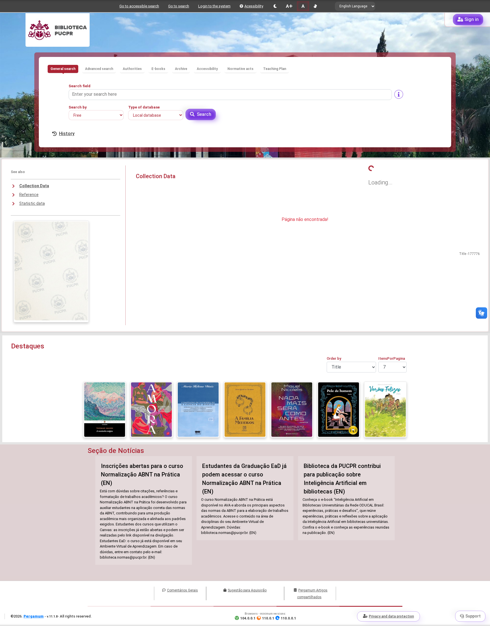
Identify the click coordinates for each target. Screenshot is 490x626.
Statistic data (32, 203)
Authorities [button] (132, 69)
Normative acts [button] (240, 69)
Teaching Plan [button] (274, 69)
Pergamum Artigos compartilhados (312, 593)
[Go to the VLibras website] (315, 6)
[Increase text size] (289, 6)
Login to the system (214, 6)
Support (473, 616)
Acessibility (253, 6)
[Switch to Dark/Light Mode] (275, 6)
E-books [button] (158, 69)
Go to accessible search (139, 6)
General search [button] (62, 69)
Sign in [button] (471, 19)
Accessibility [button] (207, 69)
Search (204, 114)
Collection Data (34, 186)
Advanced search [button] (99, 69)
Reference (29, 194)
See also (18, 172)
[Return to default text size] (303, 6)
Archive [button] (181, 69)
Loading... (380, 182)
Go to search (178, 6)
